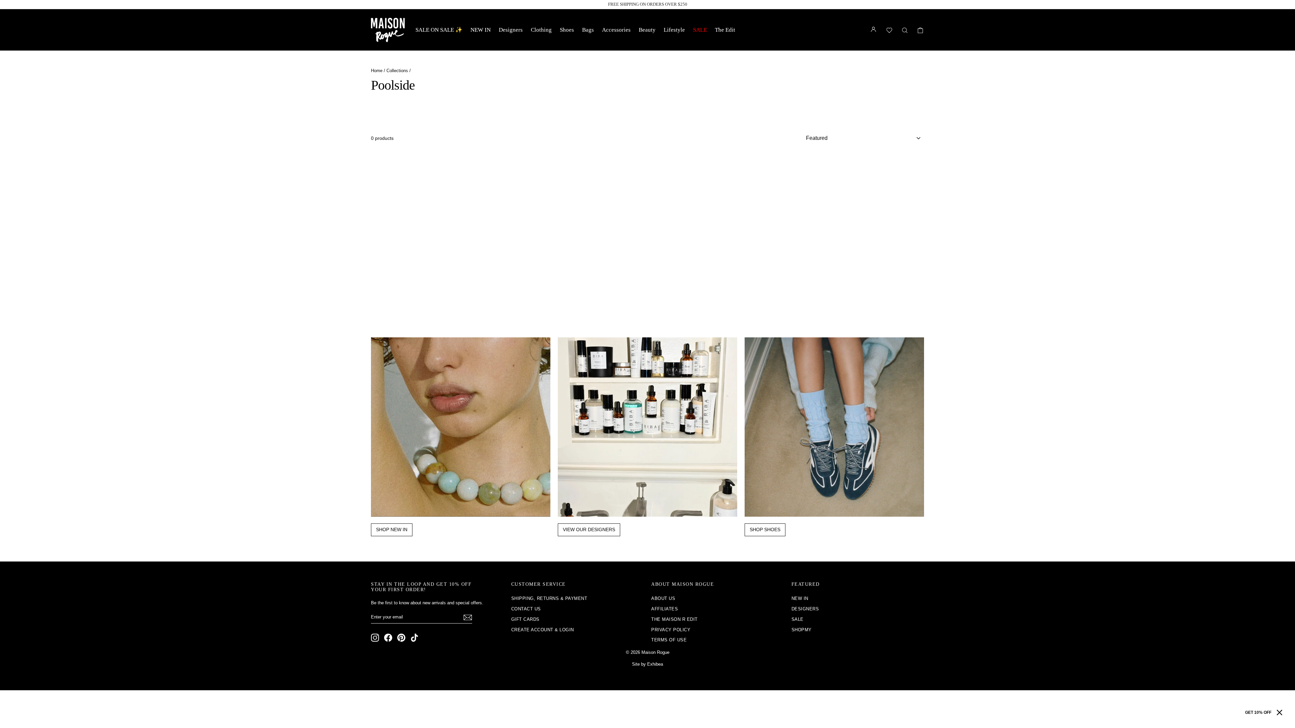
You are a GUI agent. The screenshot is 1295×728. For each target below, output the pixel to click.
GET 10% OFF (1258, 712)
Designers (511, 30)
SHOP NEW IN (391, 529)
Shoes (567, 30)
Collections (397, 70)
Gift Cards (525, 619)
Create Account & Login (542, 629)
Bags (588, 30)
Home (376, 70)
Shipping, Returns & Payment (549, 598)
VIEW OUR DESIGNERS (589, 529)
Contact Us (526, 608)
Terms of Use (669, 639)
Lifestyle (674, 30)
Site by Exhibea (647, 664)
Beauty (647, 30)
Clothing (541, 30)
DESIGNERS (805, 608)
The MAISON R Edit (674, 619)
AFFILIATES (664, 608)
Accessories (616, 30)
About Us (663, 598)
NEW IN (480, 30)
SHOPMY (802, 629)
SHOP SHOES (765, 529)
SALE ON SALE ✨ (438, 30)
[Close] (1279, 712)
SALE (700, 30)
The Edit (725, 30)
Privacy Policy (670, 629)
